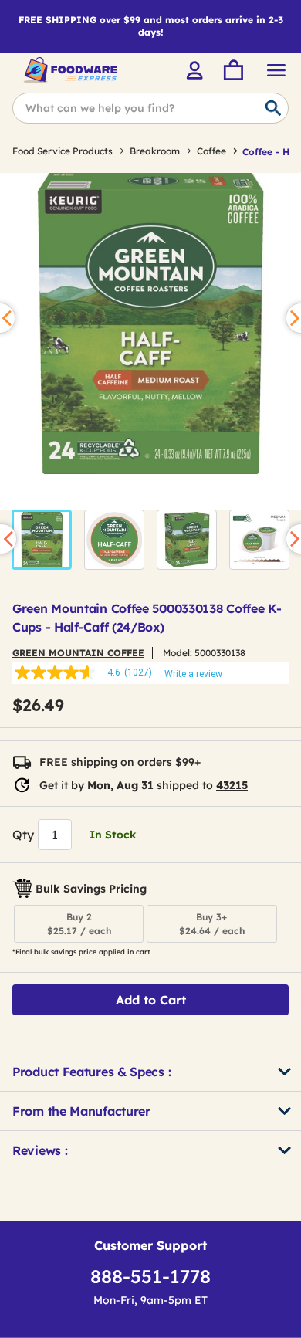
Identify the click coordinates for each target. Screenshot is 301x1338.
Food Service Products (62, 151)
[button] (41, 539)
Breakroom (155, 151)
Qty (23, 834)
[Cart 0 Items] (232, 70)
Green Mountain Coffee (78, 653)
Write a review (193, 674)
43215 (232, 785)
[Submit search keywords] (273, 108)
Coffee (211, 151)
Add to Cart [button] (151, 1000)
